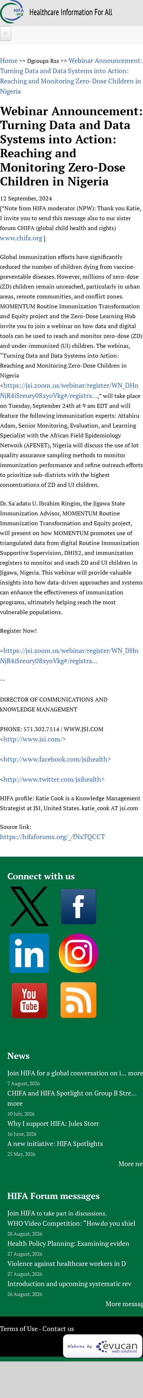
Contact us (58, 1328)
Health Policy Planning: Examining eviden (68, 1243)
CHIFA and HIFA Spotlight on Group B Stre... (72, 1093)
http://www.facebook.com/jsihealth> (57, 759)
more (15, 1103)
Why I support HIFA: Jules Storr (53, 1123)
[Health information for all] (71, 12)
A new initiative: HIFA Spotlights (55, 1143)
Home (9, 60)
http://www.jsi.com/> (34, 738)
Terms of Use (19, 1328)
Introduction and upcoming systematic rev (69, 1283)
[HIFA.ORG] (12, 20)
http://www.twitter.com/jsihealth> (54, 779)
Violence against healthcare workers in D (66, 1263)
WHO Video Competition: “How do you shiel (71, 1223)
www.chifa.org (21, 237)
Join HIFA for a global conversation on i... (66, 1072)
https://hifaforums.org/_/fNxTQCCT (52, 836)
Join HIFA (21, 1213)
